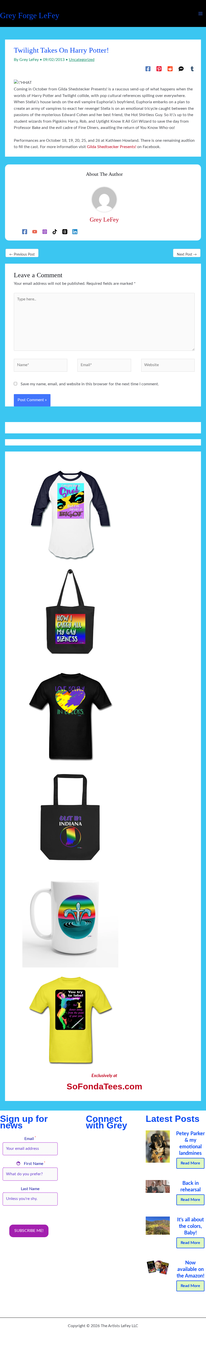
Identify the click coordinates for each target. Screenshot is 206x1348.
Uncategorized (81, 60)
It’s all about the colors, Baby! (190, 1226)
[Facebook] (147, 68)
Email (30, 1139)
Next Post (187, 254)
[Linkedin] (74, 231)
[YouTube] (34, 231)
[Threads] (64, 231)
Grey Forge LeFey (29, 15)
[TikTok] (54, 231)
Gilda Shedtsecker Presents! (111, 147)
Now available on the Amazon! (190, 1269)
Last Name (30, 1189)
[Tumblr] (192, 68)
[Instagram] (44, 231)
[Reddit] (170, 68)
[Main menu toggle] (200, 13)
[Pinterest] (159, 68)
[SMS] (181, 68)
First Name (30, 1164)
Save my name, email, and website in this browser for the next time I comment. (90, 384)
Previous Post (22, 254)
